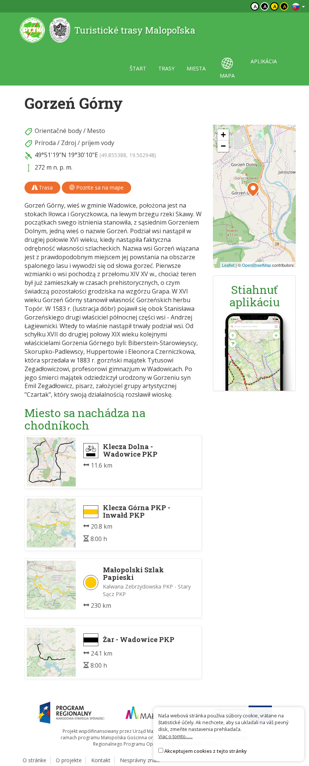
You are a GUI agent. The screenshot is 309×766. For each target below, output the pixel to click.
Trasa (45, 187)
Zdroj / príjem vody (87, 143)
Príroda (45, 143)
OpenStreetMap (256, 265)
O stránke (34, 760)
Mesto (96, 131)
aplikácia (264, 61)
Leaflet (228, 265)
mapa (227, 75)
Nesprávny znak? (140, 760)
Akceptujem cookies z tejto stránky (205, 751)
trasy (166, 68)
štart (138, 68)
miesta (196, 68)
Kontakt (100, 760)
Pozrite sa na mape (99, 187)
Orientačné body (58, 131)
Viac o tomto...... (175, 736)
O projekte (69, 760)
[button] (253, 189)
